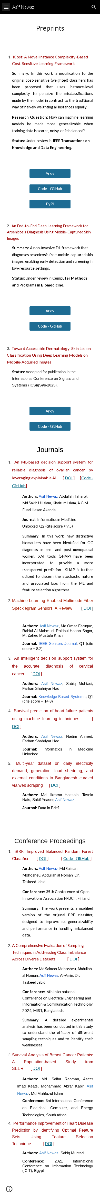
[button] (6, 7)
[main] (50, 29)
